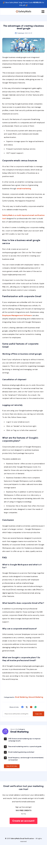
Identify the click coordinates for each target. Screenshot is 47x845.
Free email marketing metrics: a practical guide (24, 746)
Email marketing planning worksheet (21, 752)
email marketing (24, 188)
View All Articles (11, 766)
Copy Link (38, 714)
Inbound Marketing (35, 697)
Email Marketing (21, 697)
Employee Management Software (17, 315)
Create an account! (23, 820)
